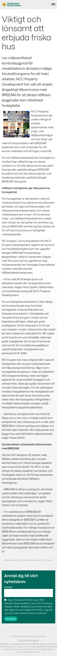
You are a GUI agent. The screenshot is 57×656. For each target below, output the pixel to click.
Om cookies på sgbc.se (28, 640)
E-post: (8, 587)
